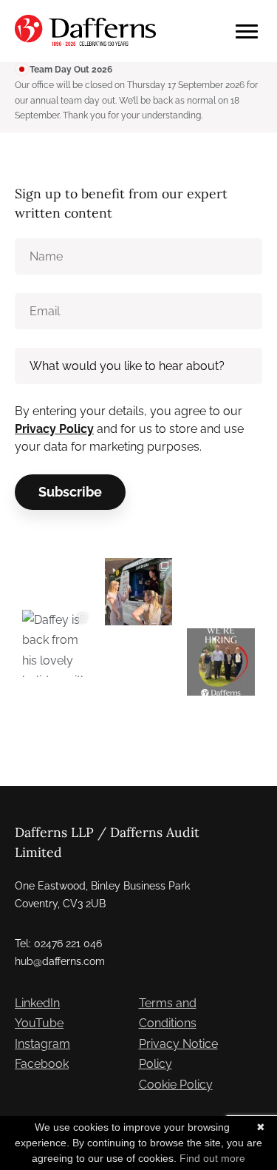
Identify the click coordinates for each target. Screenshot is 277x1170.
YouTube (39, 1023)
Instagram (42, 1044)
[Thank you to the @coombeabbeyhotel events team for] (139, 592)
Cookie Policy (176, 1084)
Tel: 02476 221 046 (58, 943)
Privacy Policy (54, 429)
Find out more (212, 1158)
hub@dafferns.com (60, 961)
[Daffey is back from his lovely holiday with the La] (56, 644)
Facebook (42, 1064)
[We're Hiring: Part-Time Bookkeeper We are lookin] (221, 662)
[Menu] (246, 31)
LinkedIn (37, 1003)
